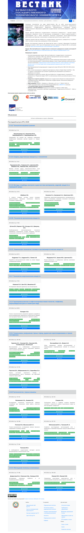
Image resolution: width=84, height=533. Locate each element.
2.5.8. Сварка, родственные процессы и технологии (28, 157)
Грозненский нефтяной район (25, 322)
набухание (17, 289)
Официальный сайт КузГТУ (31, 506)
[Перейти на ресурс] (42, 9)
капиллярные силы (35, 289)
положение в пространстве (50, 205)
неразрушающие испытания (14, 202)
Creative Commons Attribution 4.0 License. (34, 498)
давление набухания (13, 290)
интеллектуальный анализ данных (68, 482)
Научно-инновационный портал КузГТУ (32, 510)
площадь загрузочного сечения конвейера (31, 409)
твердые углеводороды (25, 263)
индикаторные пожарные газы (15, 381)
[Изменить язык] (73, 21)
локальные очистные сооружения (33, 235)
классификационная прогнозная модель (52, 483)
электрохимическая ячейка (14, 263)
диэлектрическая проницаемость (24, 290)
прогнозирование (23, 207)
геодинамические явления (49, 350)
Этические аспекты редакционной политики (50, 508)
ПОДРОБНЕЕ (25, 149)
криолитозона (36, 352)
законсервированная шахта (14, 379)
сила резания (37, 142)
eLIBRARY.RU (62, 84)
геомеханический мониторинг (58, 352)
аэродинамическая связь (26, 381)
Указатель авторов (66, 529)
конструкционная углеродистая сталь (16, 204)
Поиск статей (64, 524)
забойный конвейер (13, 408)
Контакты (46, 515)
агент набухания (28, 289)
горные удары (72, 350)
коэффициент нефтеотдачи (34, 320)
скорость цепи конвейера (14, 409)
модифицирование (36, 482)
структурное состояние (35, 172)
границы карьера (19, 432)
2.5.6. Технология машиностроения (22, 125)
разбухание (22, 289)
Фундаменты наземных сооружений (16, 352)
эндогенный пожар (27, 378)
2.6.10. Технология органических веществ (24, 218)
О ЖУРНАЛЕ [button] (19, 20)
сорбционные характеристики (33, 483)
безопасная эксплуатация (14, 207)
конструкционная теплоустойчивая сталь (17, 205)
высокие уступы (71, 432)
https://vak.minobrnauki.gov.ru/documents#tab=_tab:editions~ (45, 46)
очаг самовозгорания (13, 378)
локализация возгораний (68, 408)
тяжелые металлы (21, 485)
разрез (27, 379)
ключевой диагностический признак (32, 202)
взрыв (59, 408)
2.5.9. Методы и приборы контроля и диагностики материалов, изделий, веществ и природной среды (39, 186)
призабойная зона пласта (14, 320)
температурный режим (35, 353)
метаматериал (34, 290)
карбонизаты (56, 263)
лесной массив (47, 408)
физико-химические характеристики (16, 483)
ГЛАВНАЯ (12, 20)
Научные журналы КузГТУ (32, 513)
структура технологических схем (33, 455)
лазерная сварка (24, 172)
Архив (62, 526)
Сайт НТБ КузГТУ (30, 515)
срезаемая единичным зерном (22, 144)
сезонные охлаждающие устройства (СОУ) (17, 355)
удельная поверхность (65, 265)
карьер (52, 408)
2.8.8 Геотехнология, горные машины (22, 392)
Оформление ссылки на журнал (67, 516)
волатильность (12, 432)
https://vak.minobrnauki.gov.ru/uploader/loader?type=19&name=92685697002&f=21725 (48, 50)
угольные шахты (62, 350)
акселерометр (72, 202)
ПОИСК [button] (55, 20)
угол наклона (72, 204)
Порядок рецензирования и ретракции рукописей (50, 512)
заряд (62, 408)
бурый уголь (47, 263)
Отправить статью (67, 519)
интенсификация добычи (14, 322)
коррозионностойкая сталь (14, 174)
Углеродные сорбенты (13, 482)
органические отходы (13, 235)
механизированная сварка (33, 174)
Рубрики (46, 520)
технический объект (35, 205)
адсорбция (72, 265)
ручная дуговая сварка (13, 172)
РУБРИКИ (41, 20)
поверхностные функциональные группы (52, 265)
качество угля (63, 483)
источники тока (16, 265)
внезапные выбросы (48, 352)
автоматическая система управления (52, 204)
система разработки (63, 432)
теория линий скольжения (14, 145)
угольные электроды (35, 263)
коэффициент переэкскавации (15, 455)
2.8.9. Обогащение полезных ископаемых (24, 468)
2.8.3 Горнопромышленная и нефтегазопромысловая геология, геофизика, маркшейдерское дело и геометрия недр (36, 302)
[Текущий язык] (70, 21)
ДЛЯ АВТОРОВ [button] (48, 20)
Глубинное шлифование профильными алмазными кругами (20, 142)
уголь (38, 378)
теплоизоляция (12, 356)
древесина (11, 289)
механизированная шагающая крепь (51, 202)
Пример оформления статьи (67, 512)
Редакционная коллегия (50, 518)
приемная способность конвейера (33, 408)
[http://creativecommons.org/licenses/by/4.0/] (12, 495)
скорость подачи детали (34, 144)
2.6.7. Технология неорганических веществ (24, 276)
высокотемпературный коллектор (15, 319)
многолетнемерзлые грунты (14, 353)
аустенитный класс (24, 174)
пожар (55, 408)
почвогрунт (11, 238)
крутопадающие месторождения (51, 432)
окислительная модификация (69, 263)
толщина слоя (12, 144)
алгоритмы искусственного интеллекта (52, 482)
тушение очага (36, 379)
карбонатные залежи (35, 319)
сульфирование (29, 485)
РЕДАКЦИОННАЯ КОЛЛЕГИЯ (31, 20)
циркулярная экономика (19, 238)
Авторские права (65, 505)
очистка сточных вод (13, 485)
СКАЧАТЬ (25, 151)
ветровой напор (35, 381)
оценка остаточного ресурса (32, 207)
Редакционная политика (50, 505)
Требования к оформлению (64, 508)
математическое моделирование (33, 355)
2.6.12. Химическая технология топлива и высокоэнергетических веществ (36, 249)
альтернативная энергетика (25, 265)
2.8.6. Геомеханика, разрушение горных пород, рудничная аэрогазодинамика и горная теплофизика (40, 334)
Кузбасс (11, 265)
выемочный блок (26, 432)
